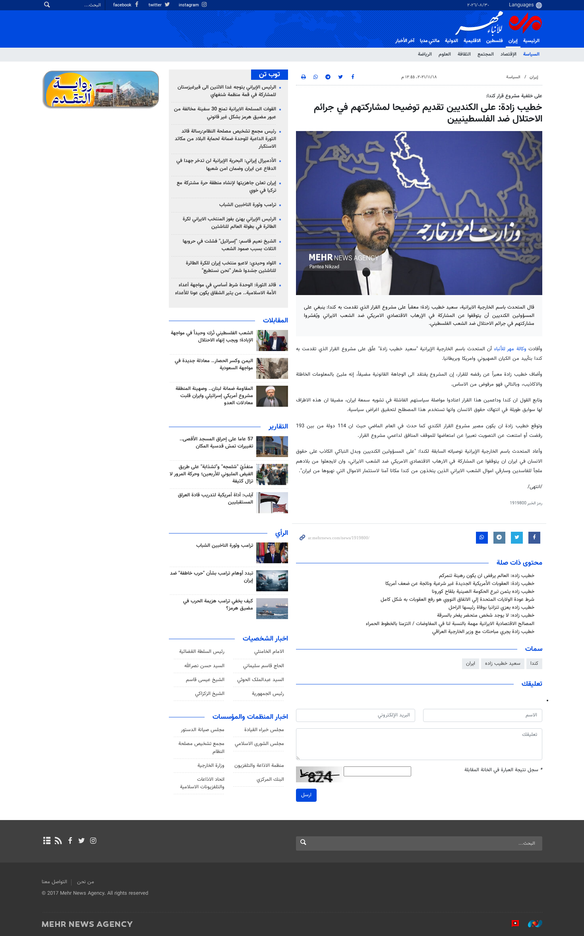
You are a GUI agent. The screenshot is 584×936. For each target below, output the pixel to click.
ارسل (306, 795)
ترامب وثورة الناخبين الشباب (247, 205)
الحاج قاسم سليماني (263, 666)
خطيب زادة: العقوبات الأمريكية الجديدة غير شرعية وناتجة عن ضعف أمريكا (459, 584)
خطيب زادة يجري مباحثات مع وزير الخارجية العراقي (483, 632)
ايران (470, 664)
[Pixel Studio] (511, 923)
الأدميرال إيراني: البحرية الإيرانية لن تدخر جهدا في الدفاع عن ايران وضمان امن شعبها (226, 164)
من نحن (85, 882)
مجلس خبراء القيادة (264, 730)
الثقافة (464, 54)
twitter (156, 5)
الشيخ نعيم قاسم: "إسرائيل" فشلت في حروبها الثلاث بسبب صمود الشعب (229, 245)
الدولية (451, 41)
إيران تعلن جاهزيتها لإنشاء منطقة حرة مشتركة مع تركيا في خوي (226, 187)
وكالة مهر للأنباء (510, 349)
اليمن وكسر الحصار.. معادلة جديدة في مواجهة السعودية (214, 364)
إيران (513, 41)
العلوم (445, 54)
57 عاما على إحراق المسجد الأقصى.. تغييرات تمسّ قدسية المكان (216, 442)
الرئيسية (531, 41)
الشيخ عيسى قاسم (205, 680)
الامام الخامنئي (269, 652)
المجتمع (486, 54)
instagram (189, 5)
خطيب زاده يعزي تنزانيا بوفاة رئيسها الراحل (491, 608)
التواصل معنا (54, 882)
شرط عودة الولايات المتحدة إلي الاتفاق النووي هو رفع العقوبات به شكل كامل (457, 600)
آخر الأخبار (404, 41)
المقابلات (275, 321)
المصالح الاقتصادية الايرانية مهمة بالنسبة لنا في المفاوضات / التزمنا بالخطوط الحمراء (450, 624)
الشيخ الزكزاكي (209, 694)
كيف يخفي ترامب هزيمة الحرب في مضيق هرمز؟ (218, 604)
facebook (123, 5)
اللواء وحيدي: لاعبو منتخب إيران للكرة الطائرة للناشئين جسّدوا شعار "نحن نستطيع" (231, 267)
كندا (534, 664)
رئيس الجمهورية (268, 694)
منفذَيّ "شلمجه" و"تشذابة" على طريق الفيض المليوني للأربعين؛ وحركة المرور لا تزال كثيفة (211, 474)
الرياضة (425, 54)
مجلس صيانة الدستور (202, 730)
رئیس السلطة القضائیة (201, 652)
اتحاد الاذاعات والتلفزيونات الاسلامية (202, 783)
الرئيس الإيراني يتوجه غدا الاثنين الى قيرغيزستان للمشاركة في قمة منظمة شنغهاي (227, 91)
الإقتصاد (508, 54)
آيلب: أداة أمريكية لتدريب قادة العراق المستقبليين (215, 498)
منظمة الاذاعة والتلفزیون (259, 766)
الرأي (281, 533)
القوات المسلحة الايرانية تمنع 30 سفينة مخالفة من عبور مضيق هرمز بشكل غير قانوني (225, 113)
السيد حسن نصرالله (204, 666)
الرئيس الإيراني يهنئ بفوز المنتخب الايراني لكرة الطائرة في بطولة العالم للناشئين (229, 223)
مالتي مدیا (429, 41)
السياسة (531, 54)
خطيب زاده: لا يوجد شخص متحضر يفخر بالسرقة (485, 615)
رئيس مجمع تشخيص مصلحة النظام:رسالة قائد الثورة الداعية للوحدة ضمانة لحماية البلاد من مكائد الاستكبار (225, 139)
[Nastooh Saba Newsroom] (531, 923)
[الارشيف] (47, 841)
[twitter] (82, 841)
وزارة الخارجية (210, 766)
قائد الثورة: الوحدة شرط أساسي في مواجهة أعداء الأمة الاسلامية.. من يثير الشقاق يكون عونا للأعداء (225, 289)
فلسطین (494, 41)
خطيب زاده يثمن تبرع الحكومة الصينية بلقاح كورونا (483, 592)
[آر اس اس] (58, 841)
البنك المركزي (270, 780)
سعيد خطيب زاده (502, 664)
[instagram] (93, 841)
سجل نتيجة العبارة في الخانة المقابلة (503, 770)
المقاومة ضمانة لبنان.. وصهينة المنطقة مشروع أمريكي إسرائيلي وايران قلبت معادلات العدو (214, 396)
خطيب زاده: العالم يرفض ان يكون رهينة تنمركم (486, 576)
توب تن (269, 74)
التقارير (278, 427)
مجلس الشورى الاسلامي (259, 744)
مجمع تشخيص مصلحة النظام (201, 747)
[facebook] (70, 841)
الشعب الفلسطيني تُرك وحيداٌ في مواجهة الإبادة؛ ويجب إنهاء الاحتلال (212, 336)
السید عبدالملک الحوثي (260, 680)
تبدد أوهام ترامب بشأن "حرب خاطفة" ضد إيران (211, 577)
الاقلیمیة (472, 41)
